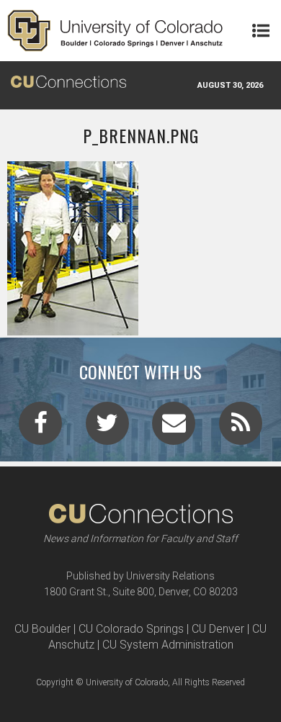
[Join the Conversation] (40, 427)
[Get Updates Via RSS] (240, 427)
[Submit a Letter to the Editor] (173, 427)
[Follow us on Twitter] (107, 427)
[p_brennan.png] (140, 329)
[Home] (115, 31)
